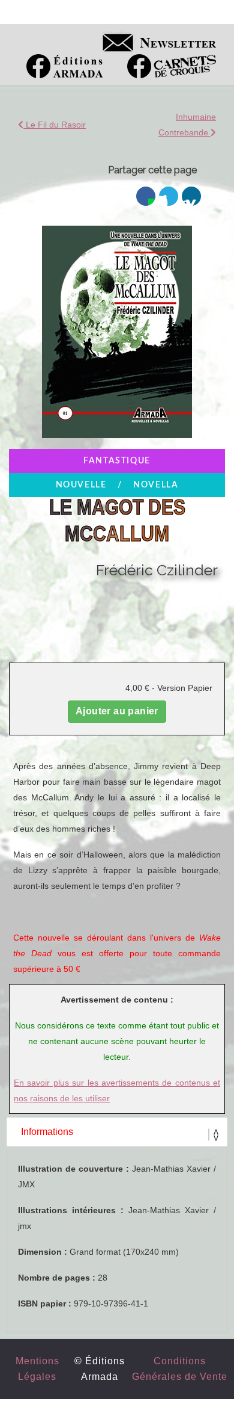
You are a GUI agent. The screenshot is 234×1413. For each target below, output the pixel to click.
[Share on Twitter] (168, 196)
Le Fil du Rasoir (54, 124)
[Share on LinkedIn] (191, 196)
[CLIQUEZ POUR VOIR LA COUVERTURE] (117, 441)
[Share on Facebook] (145, 196)
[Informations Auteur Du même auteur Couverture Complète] (117, 1132)
